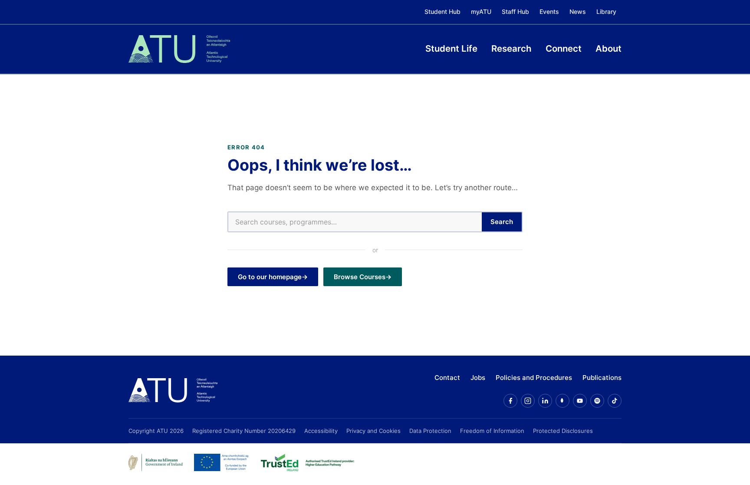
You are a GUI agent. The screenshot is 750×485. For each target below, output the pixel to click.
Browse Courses (359, 277)
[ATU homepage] (172, 390)
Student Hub (442, 11)
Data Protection (430, 430)
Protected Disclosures (563, 430)
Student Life (451, 48)
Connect (564, 48)
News (577, 11)
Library (606, 11)
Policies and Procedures (534, 377)
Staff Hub (515, 11)
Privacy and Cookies (373, 430)
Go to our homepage (270, 277)
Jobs (477, 377)
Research (511, 48)
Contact (447, 377)
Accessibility (321, 430)
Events (549, 11)
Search (501, 222)
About (608, 48)
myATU (481, 11)
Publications (602, 377)
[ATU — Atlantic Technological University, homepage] (179, 49)
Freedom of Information (492, 430)
